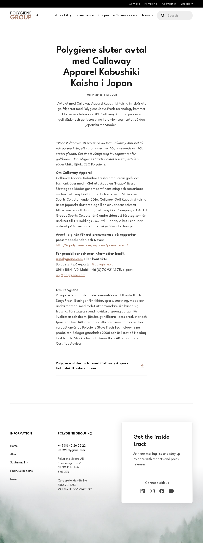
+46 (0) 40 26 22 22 (72, 445)
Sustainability (19, 462)
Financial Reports (21, 471)
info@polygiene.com (71, 450)
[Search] (163, 15)
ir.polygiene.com (69, 259)
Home (14, 446)
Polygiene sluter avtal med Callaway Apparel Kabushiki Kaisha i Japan (92, 366)
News (13, 479)
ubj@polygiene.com (70, 275)
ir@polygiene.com (103, 264)
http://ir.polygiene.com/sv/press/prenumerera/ (92, 245)
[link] (21, 15)
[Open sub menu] (93, 15)
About (14, 454)
